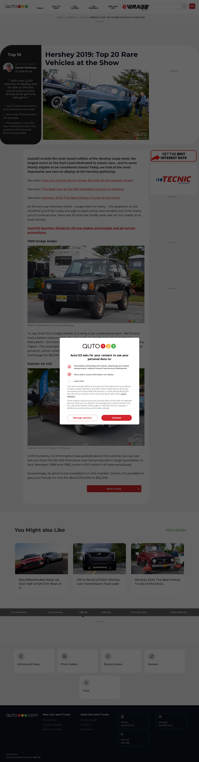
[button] (99, 381)
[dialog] (99, 381)
